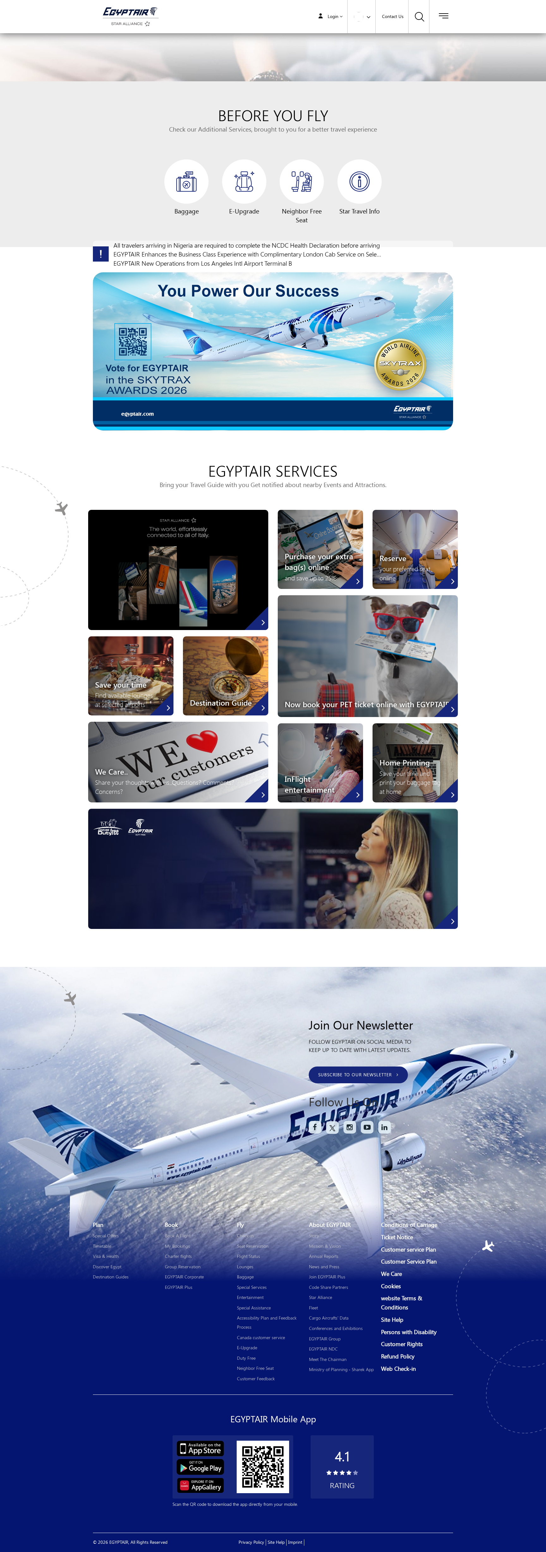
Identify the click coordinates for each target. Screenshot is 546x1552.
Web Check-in (398, 1368)
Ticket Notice (397, 1237)
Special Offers (106, 1236)
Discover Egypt (107, 1267)
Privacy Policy (251, 1542)
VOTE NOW (273, 280)
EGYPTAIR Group (325, 1339)
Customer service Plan (408, 1249)
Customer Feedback (256, 1379)
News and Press (324, 1267)
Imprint (295, 1542)
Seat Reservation (253, 1246)
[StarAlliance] (130, 23)
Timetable (102, 1246)
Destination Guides (111, 1277)
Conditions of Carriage (409, 1224)
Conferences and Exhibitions (336, 1328)
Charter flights (178, 1256)
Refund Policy (398, 1356)
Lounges (245, 1267)
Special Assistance (254, 1308)
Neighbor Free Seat (255, 1368)
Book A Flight (178, 1236)
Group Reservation (183, 1267)
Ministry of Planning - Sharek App (341, 1369)
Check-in (245, 1236)
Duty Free (246, 1358)
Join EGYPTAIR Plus (327, 1277)
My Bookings (177, 1246)
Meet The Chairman (328, 1359)
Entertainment (250, 1297)
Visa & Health (106, 1256)
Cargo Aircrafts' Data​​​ (329, 1318)
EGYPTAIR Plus (178, 1287)
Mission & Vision (325, 1246)
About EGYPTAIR (330, 1224)
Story (314, 1236)
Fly (240, 1224)
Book (171, 1224)
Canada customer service (261, 1337)
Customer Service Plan (409, 1261)
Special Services (252, 1287)
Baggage (245, 1277)
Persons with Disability (409, 1332)
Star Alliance (320, 1297)
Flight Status (248, 1256)
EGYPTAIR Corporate (184, 1277)
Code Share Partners (328, 1287)
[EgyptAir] (130, 11)
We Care (391, 1274)
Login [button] (333, 16)
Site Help (392, 1319)
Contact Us (392, 16)
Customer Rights (402, 1344)
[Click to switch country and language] (369, 16)
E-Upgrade (247, 1348)
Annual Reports (323, 1256)
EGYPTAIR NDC (323, 1349)
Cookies (391, 1286)
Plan (98, 1224)
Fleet (313, 1308)
